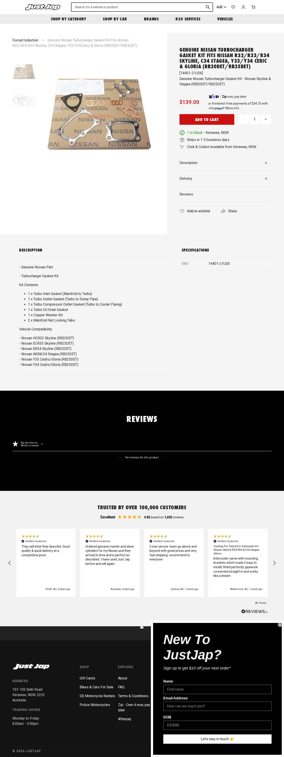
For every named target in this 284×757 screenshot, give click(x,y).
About (122, 678)
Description (188, 163)
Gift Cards (87, 678)
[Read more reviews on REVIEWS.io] (254, 612)
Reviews (186, 194)
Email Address (175, 698)
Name (168, 681)
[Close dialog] (280, 624)
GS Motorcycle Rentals (97, 696)
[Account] (243, 7)
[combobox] (142, 7)
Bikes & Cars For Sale (96, 687)
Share (232, 211)
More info (232, 108)
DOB (167, 717)
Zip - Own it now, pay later (134, 707)
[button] (9, 563)
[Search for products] (208, 7)
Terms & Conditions (133, 696)
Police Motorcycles (95, 705)
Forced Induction (25, 40)
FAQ (121, 687)
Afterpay (124, 719)
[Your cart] (253, 7)
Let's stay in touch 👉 (217, 739)
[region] (142, 563)
